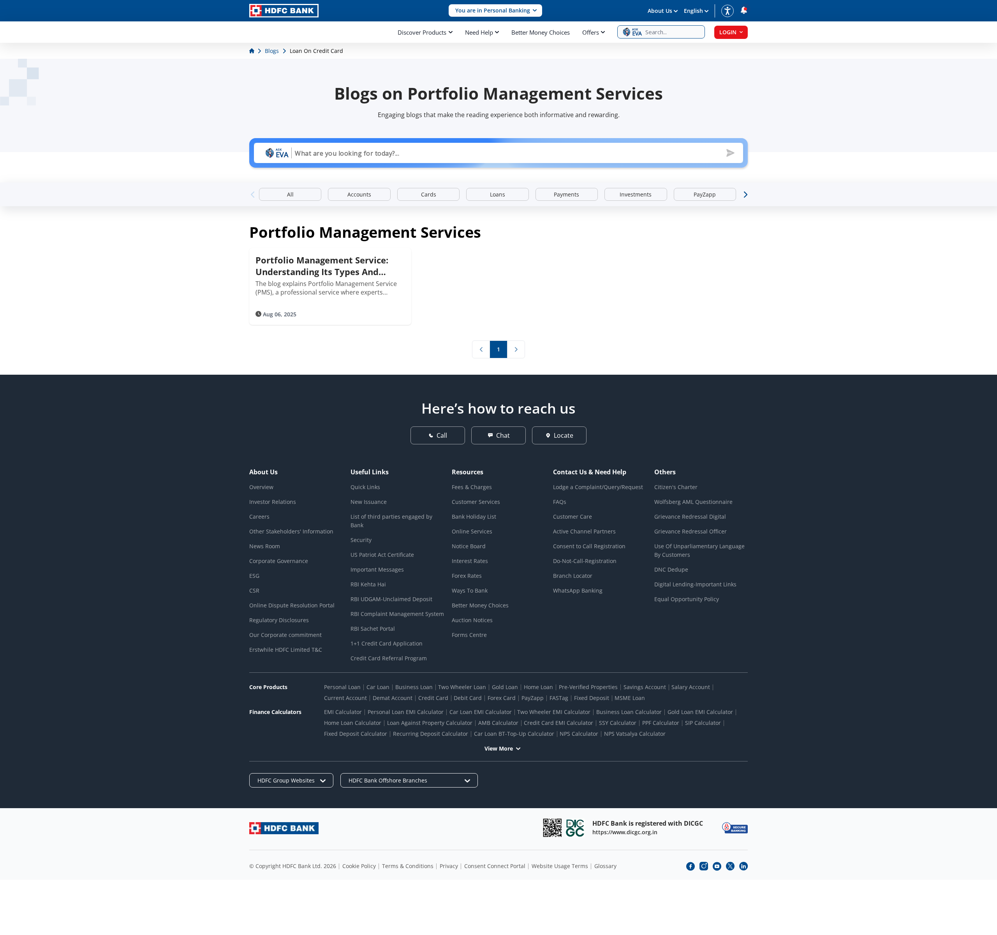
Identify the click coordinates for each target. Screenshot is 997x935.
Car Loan (377, 687)
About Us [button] (660, 10)
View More (498, 748)
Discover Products (422, 32)
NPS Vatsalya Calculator (635, 733)
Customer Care (572, 516)
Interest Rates (470, 561)
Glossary (605, 866)
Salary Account (690, 687)
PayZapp (532, 698)
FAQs (559, 501)
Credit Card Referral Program (389, 658)
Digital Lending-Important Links (695, 584)
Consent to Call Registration (589, 546)
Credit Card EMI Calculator (558, 722)
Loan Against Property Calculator (429, 722)
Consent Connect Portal (494, 866)
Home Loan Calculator (352, 722)
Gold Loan (505, 687)
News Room (264, 546)
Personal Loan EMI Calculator (406, 712)
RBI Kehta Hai (368, 584)
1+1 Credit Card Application (387, 643)
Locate (563, 435)
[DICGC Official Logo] (575, 828)
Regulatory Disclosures (279, 620)
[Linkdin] (743, 866)
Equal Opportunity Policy (686, 599)
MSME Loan (630, 698)
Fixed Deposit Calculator (355, 733)
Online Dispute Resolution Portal (292, 605)
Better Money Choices (540, 32)
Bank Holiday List (474, 516)
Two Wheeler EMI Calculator (553, 712)
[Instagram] (703, 866)
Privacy (449, 866)
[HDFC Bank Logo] (284, 11)
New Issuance (369, 501)
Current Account (345, 698)
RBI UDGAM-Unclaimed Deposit (391, 599)
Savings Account (645, 687)
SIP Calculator (703, 722)
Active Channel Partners (584, 531)
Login (727, 32)
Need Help (479, 32)
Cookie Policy (359, 866)
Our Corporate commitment (285, 635)
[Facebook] (690, 866)
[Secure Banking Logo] (735, 827)
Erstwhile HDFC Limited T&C (285, 649)
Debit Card (468, 698)
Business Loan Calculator (629, 712)
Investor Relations (272, 501)
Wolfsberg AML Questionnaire (693, 501)
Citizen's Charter (676, 487)
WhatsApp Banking (577, 590)
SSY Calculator (617, 722)
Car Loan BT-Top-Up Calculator (514, 733)
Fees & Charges (472, 487)
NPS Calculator (579, 733)
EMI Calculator (343, 712)
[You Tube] (717, 866)
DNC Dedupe (671, 569)
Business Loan (414, 687)
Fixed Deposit (591, 698)
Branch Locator (572, 575)
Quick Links (365, 487)
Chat (503, 435)
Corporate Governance (278, 561)
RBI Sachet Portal (373, 628)
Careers (259, 516)
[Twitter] (730, 866)
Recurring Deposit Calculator (430, 733)
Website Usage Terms (560, 866)
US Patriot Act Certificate (382, 554)
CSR (254, 590)
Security (361, 540)
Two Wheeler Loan (462, 687)
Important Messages (377, 569)
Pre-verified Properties (588, 687)
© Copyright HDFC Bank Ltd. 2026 (292, 866)
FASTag (559, 698)
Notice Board (469, 546)
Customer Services (476, 501)
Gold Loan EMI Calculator (700, 712)
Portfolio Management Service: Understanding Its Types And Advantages (321, 265)
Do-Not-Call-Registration (585, 561)
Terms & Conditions (407, 866)
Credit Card (433, 698)
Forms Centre (469, 635)
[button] (495, 10)
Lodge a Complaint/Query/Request (598, 487)
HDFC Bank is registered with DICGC (647, 823)
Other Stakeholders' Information (291, 531)
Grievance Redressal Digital (690, 516)
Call (442, 435)
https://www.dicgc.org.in (624, 832)
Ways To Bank (470, 590)
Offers (590, 32)
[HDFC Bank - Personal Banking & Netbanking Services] (284, 828)
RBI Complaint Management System (397, 613)
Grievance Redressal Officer (690, 531)
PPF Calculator (660, 722)
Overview (261, 487)
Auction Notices (472, 620)
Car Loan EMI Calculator (480, 712)
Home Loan (538, 687)
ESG (254, 575)
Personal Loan (342, 687)
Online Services (472, 531)
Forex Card (502, 698)
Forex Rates (467, 575)
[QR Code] (552, 828)
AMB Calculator (498, 722)
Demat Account (392, 698)
